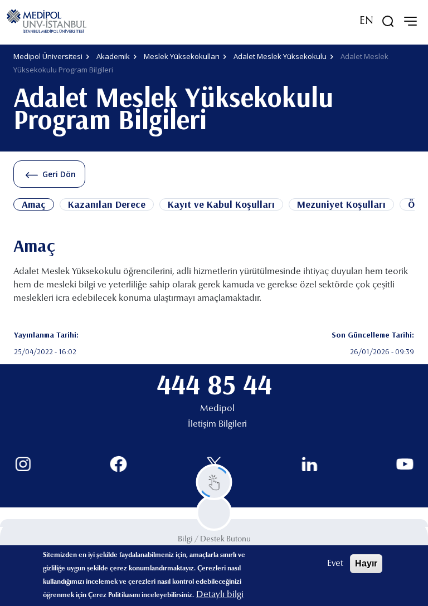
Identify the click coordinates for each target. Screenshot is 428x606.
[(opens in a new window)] (23, 464)
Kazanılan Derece (106, 204)
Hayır (366, 563)
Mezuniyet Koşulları (341, 204)
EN (366, 21)
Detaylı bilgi (220, 594)
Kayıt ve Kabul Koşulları (221, 204)
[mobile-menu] (410, 21)
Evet (335, 563)
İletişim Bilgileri (217, 424)
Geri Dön (59, 174)
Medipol (217, 408)
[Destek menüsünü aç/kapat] (214, 482)
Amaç (34, 204)
